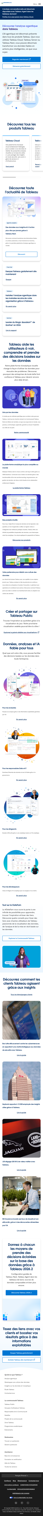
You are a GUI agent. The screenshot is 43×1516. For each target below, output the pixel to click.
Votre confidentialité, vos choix (23, 1497)
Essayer (8, 279)
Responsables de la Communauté (16, 1412)
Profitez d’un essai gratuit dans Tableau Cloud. (18, 17)
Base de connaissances (12, 1456)
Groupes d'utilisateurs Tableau (15, 1408)
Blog (14, 1481)
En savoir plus (11, 306)
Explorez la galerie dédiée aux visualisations (20, 632)
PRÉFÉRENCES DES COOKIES (20, 1493)
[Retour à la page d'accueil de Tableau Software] (9, 3)
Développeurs (22, 1481)
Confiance (7, 1481)
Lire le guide (21, 1055)
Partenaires (9, 1437)
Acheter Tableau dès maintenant (20, 1360)
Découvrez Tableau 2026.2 (21, 1293)
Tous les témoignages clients (21, 995)
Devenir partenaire (11, 1445)
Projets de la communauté (13, 1419)
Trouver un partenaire (12, 1441)
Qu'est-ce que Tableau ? (13, 1375)
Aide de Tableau (10, 1463)
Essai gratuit (10, 166)
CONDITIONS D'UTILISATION (29, 1485)
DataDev (7, 1415)
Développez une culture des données (17, 1382)
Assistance (8, 1452)
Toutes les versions (11, 1467)
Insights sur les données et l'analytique (18, 1386)
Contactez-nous (10, 1393)
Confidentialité (11, 1489)
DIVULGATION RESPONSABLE (26, 1489)
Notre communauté (21, 432)
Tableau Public (9, 1404)
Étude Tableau (9, 1389)
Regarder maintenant (20, 59)
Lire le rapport (11, 330)
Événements (9, 1430)
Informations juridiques (11, 1485)
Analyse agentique (11, 1378)
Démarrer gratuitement (21, 66)
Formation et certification (13, 1459)
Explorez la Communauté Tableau (21, 938)
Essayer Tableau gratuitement (21, 1353)
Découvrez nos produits (21, 540)
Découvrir (21, 254)
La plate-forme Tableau (21, 488)
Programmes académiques (13, 1426)
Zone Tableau (9, 1422)
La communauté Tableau (14, 1400)
